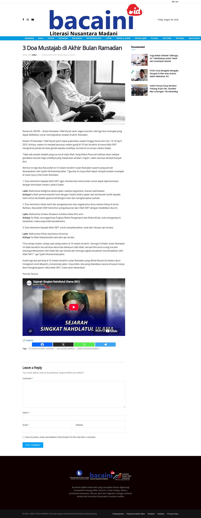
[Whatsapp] (84, 344)
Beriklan (151, 514)
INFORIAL (180, 38)
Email (26, 425)
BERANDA (29, 38)
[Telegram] (105, 344)
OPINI (108, 38)
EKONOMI (63, 38)
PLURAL (154, 38)
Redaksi (161, 514)
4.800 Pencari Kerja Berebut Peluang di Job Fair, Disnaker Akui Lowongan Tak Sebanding (164, 88)
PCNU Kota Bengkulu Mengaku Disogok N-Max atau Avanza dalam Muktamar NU (164, 73)
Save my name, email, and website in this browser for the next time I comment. (60, 437)
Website (79, 425)
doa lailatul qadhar (65, 348)
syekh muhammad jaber (88, 348)
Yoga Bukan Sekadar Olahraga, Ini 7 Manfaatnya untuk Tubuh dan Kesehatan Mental (164, 58)
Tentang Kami (118, 514)
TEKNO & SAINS (123, 38)
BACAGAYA (77, 38)
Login (176, 1)
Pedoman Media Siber (136, 514)
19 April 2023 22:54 (49, 55)
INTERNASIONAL (94, 38)
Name (26, 412)
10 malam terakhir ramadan (41, 348)
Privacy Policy (172, 514)
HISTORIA (167, 38)
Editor (34, 55)
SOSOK (51, 38)
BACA (40, 38)
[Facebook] (42, 344)
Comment (28, 378)
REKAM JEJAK (141, 38)
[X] (63, 344)
